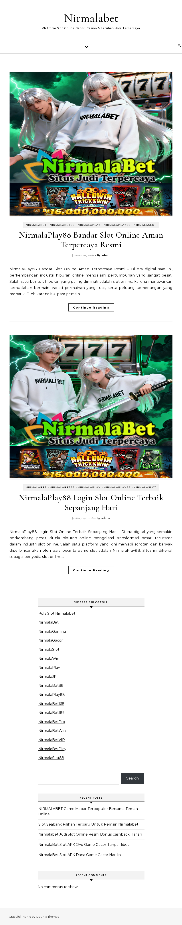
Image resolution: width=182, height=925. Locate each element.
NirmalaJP (47, 677)
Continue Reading (91, 307)
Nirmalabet (91, 18)
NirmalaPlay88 (117, 224)
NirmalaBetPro (51, 722)
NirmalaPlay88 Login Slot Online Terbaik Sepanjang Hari (91, 503)
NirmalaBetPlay (52, 749)
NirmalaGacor (50, 640)
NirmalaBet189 (51, 713)
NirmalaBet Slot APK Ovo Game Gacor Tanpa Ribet (83, 844)
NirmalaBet (36, 224)
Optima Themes (47, 916)
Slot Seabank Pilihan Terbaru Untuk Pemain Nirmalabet (88, 824)
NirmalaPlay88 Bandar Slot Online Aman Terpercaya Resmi (91, 240)
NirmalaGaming (52, 631)
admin (105, 255)
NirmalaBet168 (51, 704)
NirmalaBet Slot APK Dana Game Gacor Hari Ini (79, 855)
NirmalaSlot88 (51, 758)
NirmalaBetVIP (51, 740)
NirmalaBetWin (52, 731)
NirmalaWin (48, 658)
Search (132, 778)
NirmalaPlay (89, 224)
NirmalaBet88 (62, 224)
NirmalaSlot (145, 224)
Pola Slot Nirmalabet (56, 613)
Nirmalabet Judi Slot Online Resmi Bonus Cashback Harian (90, 834)
